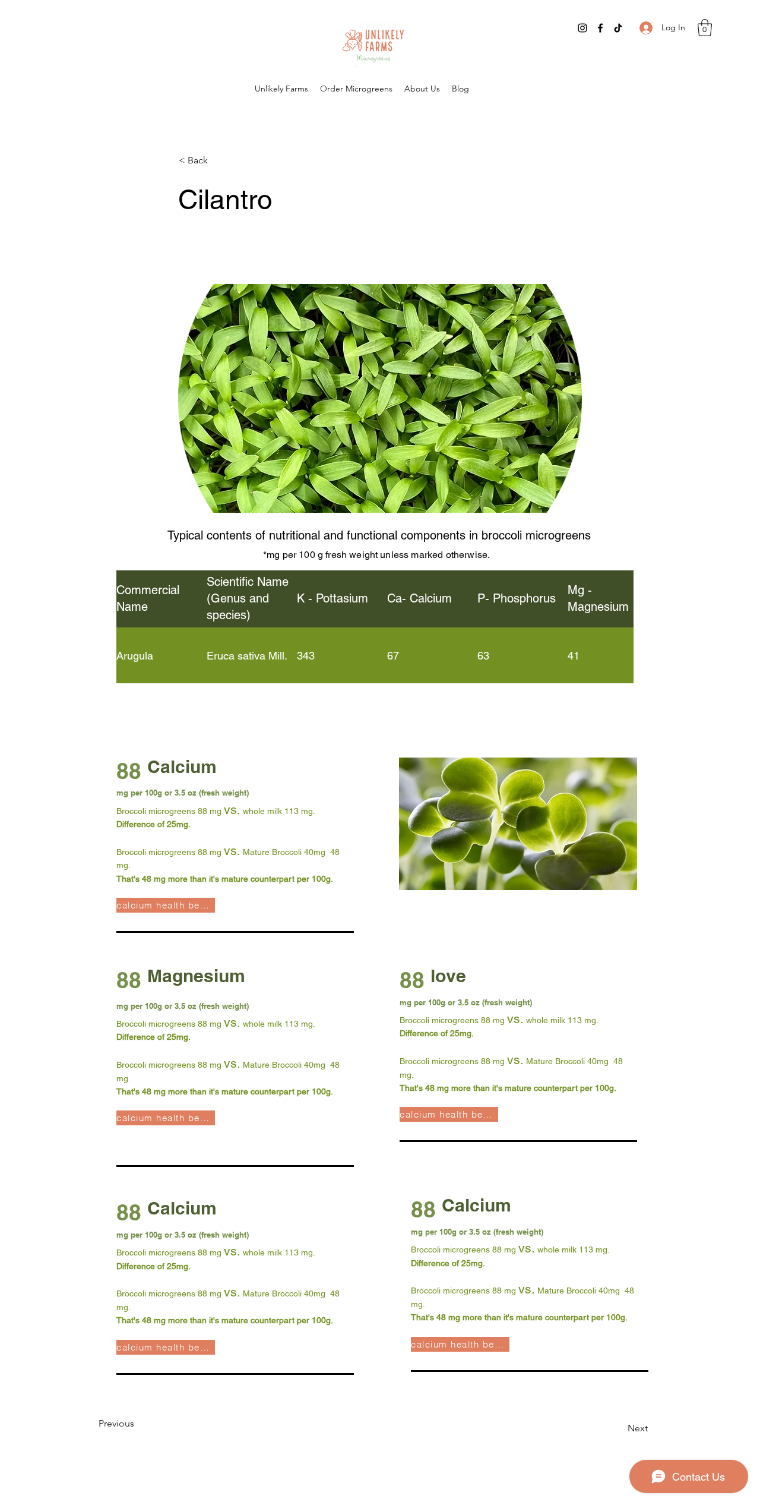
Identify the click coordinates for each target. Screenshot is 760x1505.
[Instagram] (582, 28)
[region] (375, 718)
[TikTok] (618, 28)
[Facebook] (600, 28)
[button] (705, 27)
